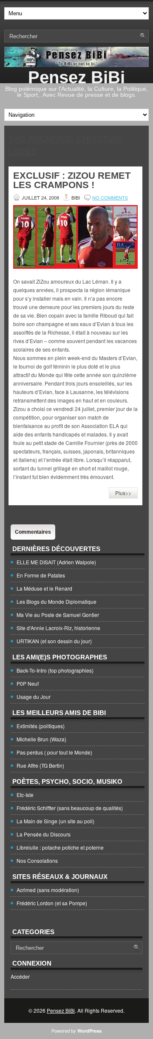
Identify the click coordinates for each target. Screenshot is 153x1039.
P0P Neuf (28, 683)
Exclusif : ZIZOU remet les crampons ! (71, 180)
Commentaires (33, 532)
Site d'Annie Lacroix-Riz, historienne (58, 627)
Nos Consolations (37, 860)
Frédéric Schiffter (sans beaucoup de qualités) (70, 807)
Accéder (20, 976)
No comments (110, 197)
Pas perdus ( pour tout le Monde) (54, 752)
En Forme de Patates (41, 575)
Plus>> (123, 492)
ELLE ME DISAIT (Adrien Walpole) (56, 562)
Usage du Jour (34, 696)
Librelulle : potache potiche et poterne (60, 847)
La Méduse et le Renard (44, 588)
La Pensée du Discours (44, 834)
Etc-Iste (25, 794)
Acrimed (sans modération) (48, 889)
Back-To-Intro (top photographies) (55, 670)
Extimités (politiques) (41, 725)
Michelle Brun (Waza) (41, 739)
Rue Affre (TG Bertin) (40, 765)
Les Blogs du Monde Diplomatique (56, 601)
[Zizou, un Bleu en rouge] (75, 266)
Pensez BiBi (76, 77)
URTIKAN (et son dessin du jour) (54, 641)
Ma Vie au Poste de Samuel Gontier (58, 614)
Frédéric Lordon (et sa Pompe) (52, 903)
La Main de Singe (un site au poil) (55, 821)
